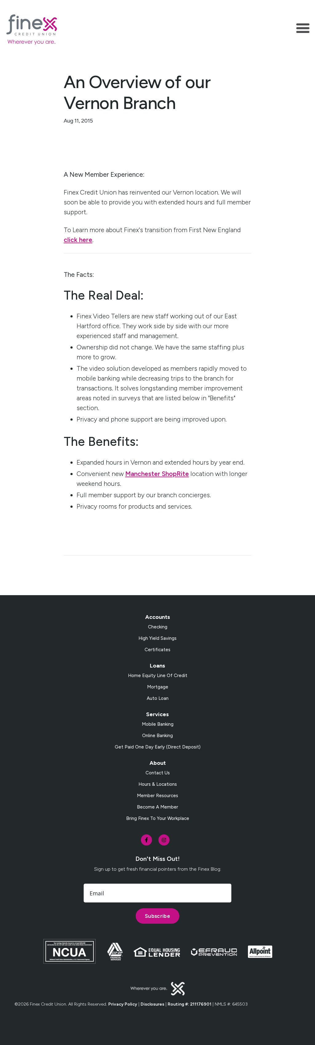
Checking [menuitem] (157, 627)
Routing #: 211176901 (189, 1004)
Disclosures (152, 1004)
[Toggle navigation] (302, 29)
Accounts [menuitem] (157, 617)
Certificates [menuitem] (157, 649)
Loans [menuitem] (157, 665)
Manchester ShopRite (157, 474)
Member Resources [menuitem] (157, 795)
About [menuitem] (158, 763)
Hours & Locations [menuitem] (157, 784)
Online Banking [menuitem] (157, 735)
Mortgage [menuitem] (157, 687)
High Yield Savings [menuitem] (157, 638)
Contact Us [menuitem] (158, 773)
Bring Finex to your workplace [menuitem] (157, 818)
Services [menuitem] (157, 714)
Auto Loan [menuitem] (158, 698)
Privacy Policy (122, 1004)
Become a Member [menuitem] (157, 807)
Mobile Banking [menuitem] (157, 724)
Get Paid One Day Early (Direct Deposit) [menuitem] (158, 747)
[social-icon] (146, 839)
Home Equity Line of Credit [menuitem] (157, 675)
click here (78, 240)
